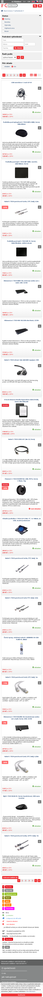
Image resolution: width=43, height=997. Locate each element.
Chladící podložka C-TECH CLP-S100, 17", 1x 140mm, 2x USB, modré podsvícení (21, 520)
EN (33, 2)
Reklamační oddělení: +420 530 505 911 (14, 963)
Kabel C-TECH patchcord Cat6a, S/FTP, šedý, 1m (22, 836)
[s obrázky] (35, 76)
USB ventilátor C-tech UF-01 (21, 82)
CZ (36, 2)
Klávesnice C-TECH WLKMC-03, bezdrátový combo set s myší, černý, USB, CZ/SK (21, 718)
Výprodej (8, 25)
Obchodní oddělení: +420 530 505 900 (13, 961)
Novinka (7, 22)
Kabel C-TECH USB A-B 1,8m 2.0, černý (21, 439)
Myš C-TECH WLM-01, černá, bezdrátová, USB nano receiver (21, 797)
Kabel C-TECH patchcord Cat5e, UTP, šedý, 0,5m (21, 201)
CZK (28, 2)
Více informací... (31, 991)
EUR (24, 2)
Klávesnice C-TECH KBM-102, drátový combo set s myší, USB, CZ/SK (21, 282)
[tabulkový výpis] (31, 76)
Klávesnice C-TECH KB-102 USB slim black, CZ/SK (21, 320)
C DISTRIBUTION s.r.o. (11, 5)
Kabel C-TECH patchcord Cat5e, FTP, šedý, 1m (21, 558)
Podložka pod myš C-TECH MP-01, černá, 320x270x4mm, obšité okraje (21, 242)
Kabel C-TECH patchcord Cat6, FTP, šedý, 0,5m (21, 598)
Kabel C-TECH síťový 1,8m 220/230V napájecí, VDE (21, 360)
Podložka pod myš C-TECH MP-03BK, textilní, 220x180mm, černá (21, 163)
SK (40, 2)
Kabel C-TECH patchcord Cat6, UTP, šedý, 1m (22, 677)
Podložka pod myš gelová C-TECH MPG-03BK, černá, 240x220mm (21, 123)
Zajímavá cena (9, 28)
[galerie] (39, 76)
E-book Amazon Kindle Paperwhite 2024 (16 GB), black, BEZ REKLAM (21, 401)
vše (15, 66)
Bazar (7, 31)
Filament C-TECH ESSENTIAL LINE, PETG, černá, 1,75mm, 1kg (21, 480)
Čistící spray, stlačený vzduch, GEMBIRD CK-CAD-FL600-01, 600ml (21, 638)
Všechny (7, 19)
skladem (7, 66)
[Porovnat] (39, 88)
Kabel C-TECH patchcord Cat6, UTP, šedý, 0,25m (22, 756)
